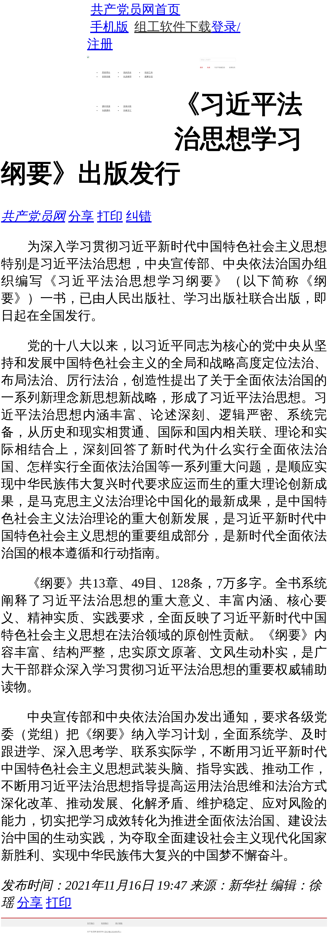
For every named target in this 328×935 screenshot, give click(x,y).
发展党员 (232, 67)
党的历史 (127, 72)
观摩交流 (149, 77)
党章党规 (106, 77)
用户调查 (118, 923)
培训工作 (149, 72)
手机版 (109, 27)
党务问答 (127, 106)
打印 (110, 216)
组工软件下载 (172, 21)
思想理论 (106, 72)
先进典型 (127, 77)
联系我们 (104, 923)
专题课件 (106, 110)
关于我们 (90, 923)
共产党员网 (33, 216)
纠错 (139, 216)
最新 (201, 67)
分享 (81, 216)
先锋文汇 (127, 110)
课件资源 (106, 106)
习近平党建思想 (219, 67)
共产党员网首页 (135, 9)
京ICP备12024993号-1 (112, 932)
